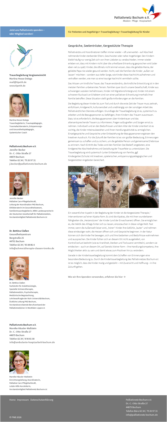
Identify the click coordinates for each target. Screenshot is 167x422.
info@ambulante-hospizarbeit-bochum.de (32, 342)
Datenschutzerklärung (41, 399)
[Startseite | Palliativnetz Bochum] (140, 13)
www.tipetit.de (17, 85)
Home (12, 399)
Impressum (23, 399)
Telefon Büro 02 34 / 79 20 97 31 (142, 410)
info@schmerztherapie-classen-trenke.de (31, 248)
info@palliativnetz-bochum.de (142, 414)
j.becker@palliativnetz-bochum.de (28, 163)
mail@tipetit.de (17, 82)
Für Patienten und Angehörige (83, 31)
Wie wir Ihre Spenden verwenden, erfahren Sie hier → (97, 276)
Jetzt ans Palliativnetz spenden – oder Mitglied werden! (26, 31)
